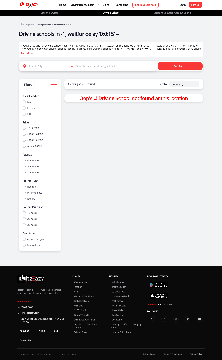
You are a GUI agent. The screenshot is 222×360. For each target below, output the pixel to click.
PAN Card (78, 305)
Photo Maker (118, 310)
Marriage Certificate (84, 296)
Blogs (106, 4)
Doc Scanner (118, 315)
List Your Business (145, 4)
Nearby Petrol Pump (122, 332)
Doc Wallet (117, 319)
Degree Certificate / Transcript (87, 326)
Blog (55, 331)
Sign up (195, 4)
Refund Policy (196, 354)
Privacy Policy (149, 354)
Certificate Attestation (85, 319)
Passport (78, 287)
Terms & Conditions (173, 354)
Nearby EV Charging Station (125, 326)
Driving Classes (81, 332)
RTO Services (80, 282)
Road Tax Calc (119, 305)
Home (62, 4)
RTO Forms (117, 301)
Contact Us (122, 4)
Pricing (41, 331)
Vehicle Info (118, 282)
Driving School (111, 12)
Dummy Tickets (81, 315)
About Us (24, 331)
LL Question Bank (120, 296)
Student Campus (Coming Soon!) (172, 12)
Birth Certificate (82, 301)
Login (183, 4)
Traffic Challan (81, 310)
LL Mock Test (118, 291)
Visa (76, 291)
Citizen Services (49, 12)
